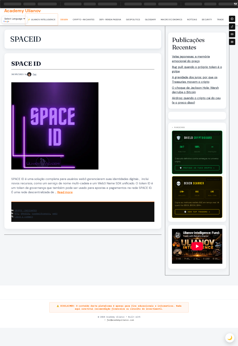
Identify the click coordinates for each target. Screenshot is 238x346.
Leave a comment (24, 216)
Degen (64, 19)
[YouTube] (232, 34)
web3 (54, 213)
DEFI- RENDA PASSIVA (110, 19)
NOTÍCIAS (192, 19)
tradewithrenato (41, 213)
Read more (65, 192)
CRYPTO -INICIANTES (83, 19)
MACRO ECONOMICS (171, 19)
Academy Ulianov (22, 11)
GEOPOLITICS (133, 19)
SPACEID (25, 213)
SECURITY (207, 19)
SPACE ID (26, 63)
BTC (16, 213)
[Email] (232, 42)
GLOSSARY (150, 19)
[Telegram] (232, 19)
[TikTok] (232, 26)
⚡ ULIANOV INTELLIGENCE (41, 19)
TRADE (220, 19)
